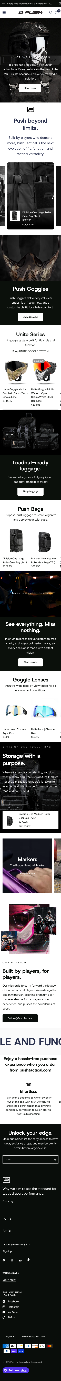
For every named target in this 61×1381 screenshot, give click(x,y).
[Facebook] (6, 1260)
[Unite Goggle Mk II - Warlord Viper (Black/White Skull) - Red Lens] (44, 371)
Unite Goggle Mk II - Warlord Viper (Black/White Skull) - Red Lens (43, 395)
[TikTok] (30, 1260)
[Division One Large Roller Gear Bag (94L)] (16, 540)
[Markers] (27, 865)
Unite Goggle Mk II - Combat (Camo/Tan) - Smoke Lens (15, 393)
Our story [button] (8, 1201)
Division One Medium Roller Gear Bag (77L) (43, 560)
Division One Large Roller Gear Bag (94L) (36, 214)
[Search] (51, 12)
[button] (30, 88)
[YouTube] (22, 1260)
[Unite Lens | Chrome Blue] (44, 711)
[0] (56, 12)
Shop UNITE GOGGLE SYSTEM (30, 351)
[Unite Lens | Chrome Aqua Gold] (16, 711)
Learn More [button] (9, 1279)
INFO (7, 1219)
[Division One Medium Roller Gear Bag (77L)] (44, 540)
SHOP (8, 1231)
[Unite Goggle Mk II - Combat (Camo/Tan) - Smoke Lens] (16, 371)
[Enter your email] (55, 1159)
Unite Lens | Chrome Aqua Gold (14, 731)
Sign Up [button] (7, 1251)
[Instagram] (14, 1260)
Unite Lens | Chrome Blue (43, 731)
